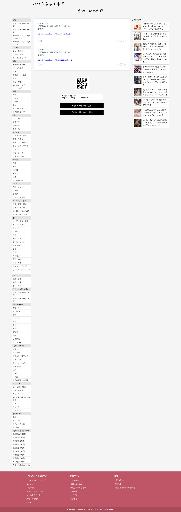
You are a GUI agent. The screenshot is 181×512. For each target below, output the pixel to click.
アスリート (17, 366)
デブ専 (15, 332)
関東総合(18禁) (19, 441)
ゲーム (15, 149)
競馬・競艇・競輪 (20, 204)
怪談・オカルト (19, 238)
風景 (14, 71)
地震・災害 (17, 279)
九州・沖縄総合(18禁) (21, 465)
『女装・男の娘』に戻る (82, 112)
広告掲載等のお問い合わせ (125, 488)
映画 (14, 249)
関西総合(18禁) (19, 455)
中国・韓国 (17, 82)
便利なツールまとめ (78, 488)
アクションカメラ (20, 363)
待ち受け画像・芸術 (20, 221)
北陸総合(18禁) (19, 448)
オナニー (16, 420)
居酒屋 (15, 194)
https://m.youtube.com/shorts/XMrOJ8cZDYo (55, 34)
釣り (14, 105)
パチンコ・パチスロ (20, 208)
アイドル (16, 245)
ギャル (15, 322)
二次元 (15, 377)
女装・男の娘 (18, 390)
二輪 (14, 163)
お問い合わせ (120, 480)
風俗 (14, 417)
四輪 (14, 166)
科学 (14, 235)
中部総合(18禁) (19, 451)
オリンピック (18, 108)
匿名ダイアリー (19, 65)
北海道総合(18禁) (19, 434)
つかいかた (30, 484)
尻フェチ (16, 353)
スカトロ (16, 407)
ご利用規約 (30, 488)
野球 (14, 95)
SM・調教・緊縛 (19, 387)
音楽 (14, 252)
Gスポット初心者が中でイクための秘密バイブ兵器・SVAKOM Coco (155, 36)
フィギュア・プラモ (20, 146)
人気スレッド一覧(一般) (21, 31)
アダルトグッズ (19, 424)
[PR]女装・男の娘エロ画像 (21, 398)
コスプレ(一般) (18, 156)
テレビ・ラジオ (19, 242)
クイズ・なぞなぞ (20, 266)
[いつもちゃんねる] (48, 6)
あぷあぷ (73, 499)
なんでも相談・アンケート (21, 271)
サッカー (16, 98)
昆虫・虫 (16, 129)
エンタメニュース (20, 58)
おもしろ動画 (18, 68)
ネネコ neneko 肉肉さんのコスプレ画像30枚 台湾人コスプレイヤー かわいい (155, 69)
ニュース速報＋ (19, 51)
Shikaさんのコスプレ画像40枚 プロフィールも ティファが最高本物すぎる (155, 102)
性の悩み (16, 427)
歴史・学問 (17, 259)
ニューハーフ (18, 394)
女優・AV (16, 308)
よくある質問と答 (33, 495)
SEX (14, 370)
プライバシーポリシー (35, 491)
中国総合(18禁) (19, 458)
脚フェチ (16, 349)
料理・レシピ (18, 187)
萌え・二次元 (18, 139)
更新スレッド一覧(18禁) (21, 293)
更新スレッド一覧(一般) (21, 24)
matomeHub (75, 491)
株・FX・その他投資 (21, 211)
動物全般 (16, 122)
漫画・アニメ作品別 (20, 143)
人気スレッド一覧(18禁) (21, 300)
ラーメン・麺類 (19, 197)
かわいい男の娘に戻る (82, 106)
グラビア (16, 256)
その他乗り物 (18, 180)
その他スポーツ (19, 112)
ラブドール (17, 410)
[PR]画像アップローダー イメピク (21, 43)
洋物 (14, 335)
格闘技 (15, 101)
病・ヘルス (17, 286)
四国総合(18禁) (19, 462)
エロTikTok (17, 342)
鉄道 (14, 177)
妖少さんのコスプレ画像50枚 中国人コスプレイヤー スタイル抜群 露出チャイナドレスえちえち (155, 92)
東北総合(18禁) (19, 437)
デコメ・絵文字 (19, 225)
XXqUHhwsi (65, 26)
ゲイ (14, 403)
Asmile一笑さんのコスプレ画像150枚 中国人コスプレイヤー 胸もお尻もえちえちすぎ (155, 122)
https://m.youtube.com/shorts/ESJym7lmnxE (55, 60)
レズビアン (17, 373)
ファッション (18, 228)
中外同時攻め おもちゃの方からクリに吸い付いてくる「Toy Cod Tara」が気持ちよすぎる (155, 26)
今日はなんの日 (76, 484)
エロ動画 (16, 339)
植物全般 (16, 125)
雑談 (14, 78)
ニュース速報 (18, 54)
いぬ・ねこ (17, 119)
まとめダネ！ (75, 480)
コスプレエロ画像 (20, 136)
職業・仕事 (17, 282)
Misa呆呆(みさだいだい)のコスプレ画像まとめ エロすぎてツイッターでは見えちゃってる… (155, 112)
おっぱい (16, 311)
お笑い (15, 232)
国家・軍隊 (17, 263)
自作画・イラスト (20, 75)
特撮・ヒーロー (19, 153)
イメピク (73, 495)
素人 (14, 315)
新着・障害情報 (32, 499)
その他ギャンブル (20, 214)
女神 (14, 325)
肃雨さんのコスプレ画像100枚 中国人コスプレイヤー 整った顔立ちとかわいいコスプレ (155, 46)
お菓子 (15, 190)
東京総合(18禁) (19, 444)
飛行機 (15, 170)
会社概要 (118, 484)
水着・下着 (17, 359)
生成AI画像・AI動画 (20, 380)
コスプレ (16, 318)
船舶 (14, 173)
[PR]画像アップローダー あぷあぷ (21, 37)
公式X (28, 502)
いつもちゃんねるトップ (35, 480)
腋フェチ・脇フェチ (20, 356)
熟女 (14, 329)
